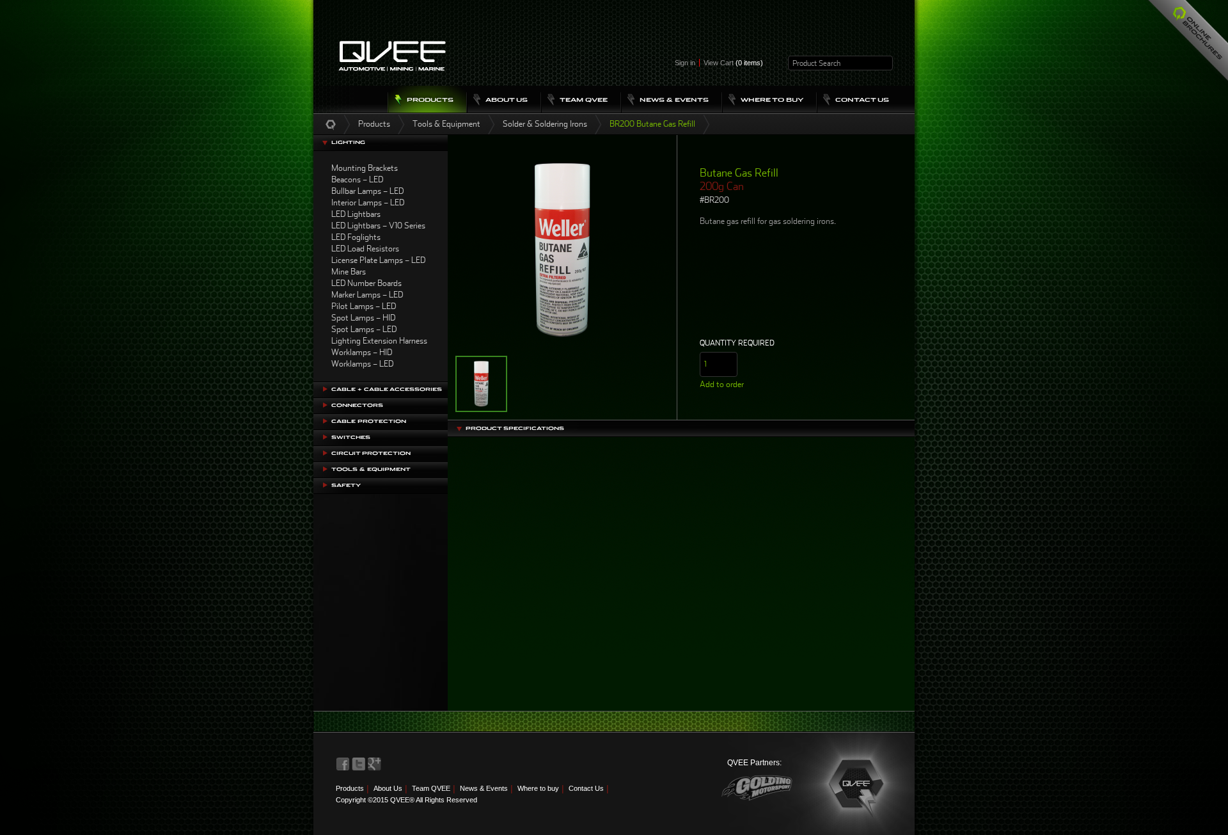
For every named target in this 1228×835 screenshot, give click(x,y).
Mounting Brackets (364, 168)
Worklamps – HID (361, 352)
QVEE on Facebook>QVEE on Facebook (343, 764)
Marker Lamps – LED (367, 294)
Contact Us (586, 788)
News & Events (484, 788)
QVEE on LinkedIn (375, 764)
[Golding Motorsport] (756, 788)
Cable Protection (368, 421)
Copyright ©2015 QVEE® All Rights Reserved (406, 800)
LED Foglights (356, 237)
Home (330, 124)
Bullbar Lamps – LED (367, 191)
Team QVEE (431, 788)
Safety (346, 485)
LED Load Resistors (365, 248)
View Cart (733, 63)
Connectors (357, 405)
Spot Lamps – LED (364, 329)
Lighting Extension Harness (379, 341)
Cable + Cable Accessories (386, 389)
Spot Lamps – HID (363, 317)
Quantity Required (737, 342)
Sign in (685, 63)
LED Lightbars (356, 214)
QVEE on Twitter (359, 764)
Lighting (348, 142)
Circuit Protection (371, 453)
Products (374, 124)
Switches (350, 437)
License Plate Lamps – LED (378, 260)
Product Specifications (515, 428)
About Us (388, 788)
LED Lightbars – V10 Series (378, 225)
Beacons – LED (357, 179)
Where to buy (538, 788)
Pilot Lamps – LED (363, 306)
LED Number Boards (366, 283)
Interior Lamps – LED (367, 202)
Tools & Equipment (446, 124)
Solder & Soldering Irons (545, 124)
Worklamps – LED (362, 364)
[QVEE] (857, 786)
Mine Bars (348, 271)
